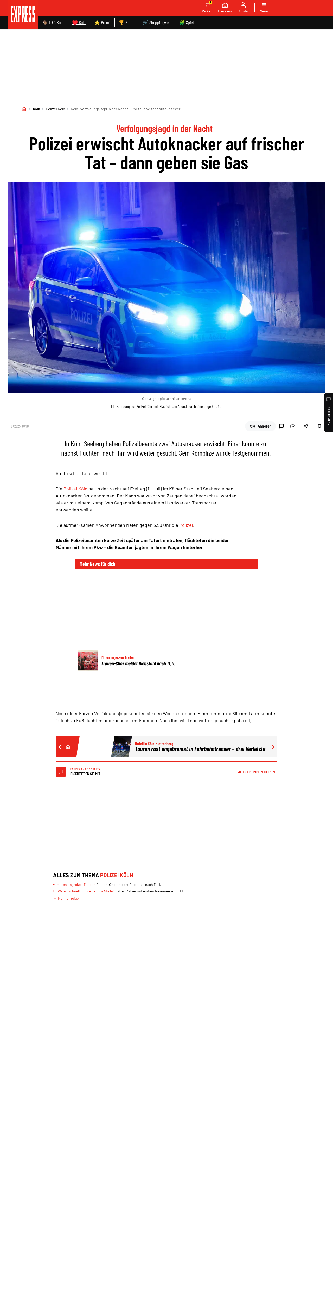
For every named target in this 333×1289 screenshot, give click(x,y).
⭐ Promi (102, 22)
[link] (23, 14)
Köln (36, 109)
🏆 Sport (126, 22)
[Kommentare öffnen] (281, 426)
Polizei (186, 525)
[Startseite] (24, 109)
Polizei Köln (55, 109)
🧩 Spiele (187, 22)
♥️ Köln (79, 22)
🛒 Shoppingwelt (157, 22)
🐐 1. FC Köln (52, 22)
